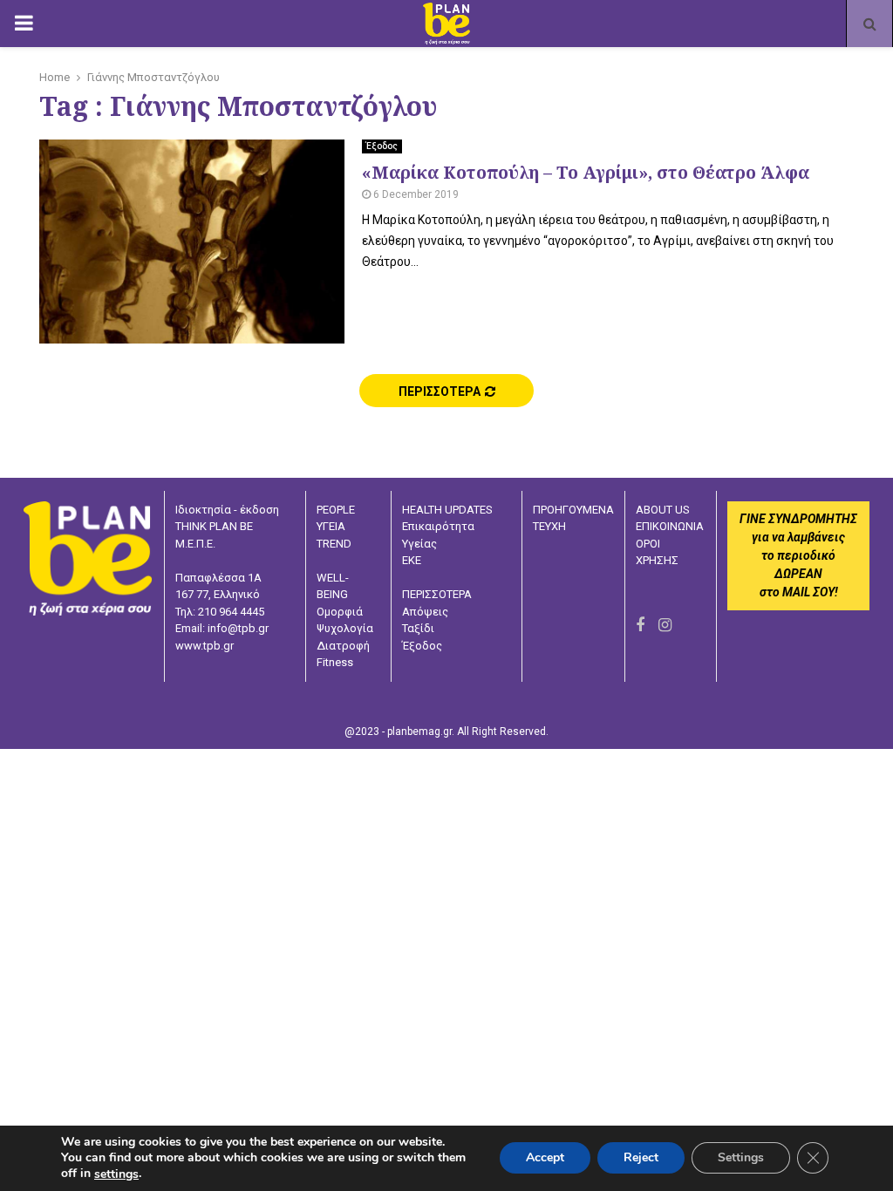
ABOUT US (663, 509)
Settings (741, 1158)
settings (116, 1174)
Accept (545, 1158)
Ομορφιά (340, 611)
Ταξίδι (418, 628)
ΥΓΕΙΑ (331, 526)
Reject (641, 1158)
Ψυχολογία (345, 628)
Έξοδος (382, 146)
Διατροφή (343, 645)
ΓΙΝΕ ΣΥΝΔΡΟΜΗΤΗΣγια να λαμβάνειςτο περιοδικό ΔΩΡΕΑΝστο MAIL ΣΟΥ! (798, 555)
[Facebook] (640, 625)
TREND (334, 543)
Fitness (335, 662)
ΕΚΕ (411, 560)
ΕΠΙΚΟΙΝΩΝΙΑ (670, 526)
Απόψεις (425, 611)
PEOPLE (336, 509)
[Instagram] (664, 625)
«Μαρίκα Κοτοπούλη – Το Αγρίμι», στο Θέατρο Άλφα (585, 172)
